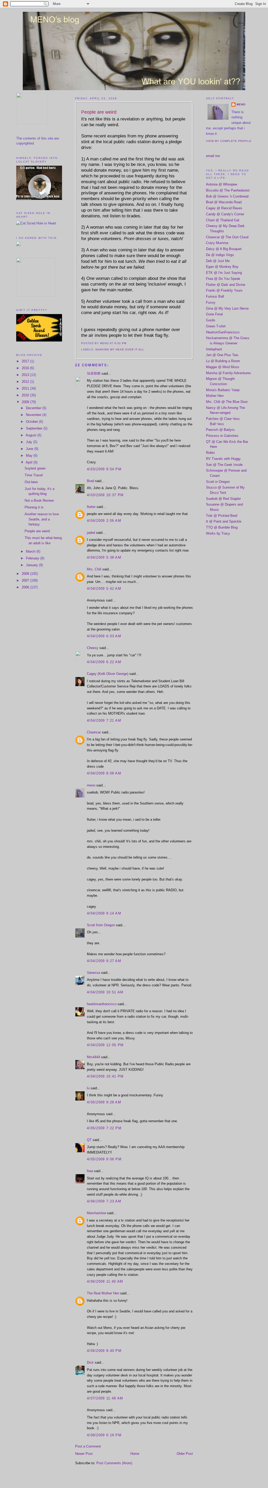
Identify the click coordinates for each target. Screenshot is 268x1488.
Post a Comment (88, 1446)
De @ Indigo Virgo (220, 255)
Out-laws (31, 482)
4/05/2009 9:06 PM (104, 1159)
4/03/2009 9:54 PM (104, 469)
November (34, 415)
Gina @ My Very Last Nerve (227, 308)
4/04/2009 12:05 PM (105, 1045)
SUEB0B (93, 373)
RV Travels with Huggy (223, 459)
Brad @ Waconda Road (224, 202)
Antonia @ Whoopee (221, 184)
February (33, 558)
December (34, 408)
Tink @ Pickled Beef (221, 516)
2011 (26, 388)
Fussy (210, 302)
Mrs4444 (93, 1057)
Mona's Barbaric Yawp (222, 390)
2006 (26, 587)
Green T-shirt (216, 326)
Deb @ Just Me (218, 261)
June (30, 449)
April (30, 462)
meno (91, 785)
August (31, 435)
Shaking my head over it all (119, 349)
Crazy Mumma (217, 243)
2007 (26, 580)
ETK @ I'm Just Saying (224, 273)
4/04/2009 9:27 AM (104, 961)
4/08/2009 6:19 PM (104, 1435)
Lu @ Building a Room (223, 361)
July (29, 442)
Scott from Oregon (101, 925)
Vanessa (93, 973)
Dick (90, 1362)
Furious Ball (215, 296)
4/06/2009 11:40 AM (105, 1281)
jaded (91, 533)
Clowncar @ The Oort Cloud (227, 237)
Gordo (210, 320)
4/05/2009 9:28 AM (104, 1102)
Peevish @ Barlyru (220, 430)
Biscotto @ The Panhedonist (228, 190)
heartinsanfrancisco (101, 1004)
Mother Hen (215, 396)
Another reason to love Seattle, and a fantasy (42, 519)
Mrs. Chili (94, 569)
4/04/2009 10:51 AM (105, 992)
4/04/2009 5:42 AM (104, 588)
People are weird (37, 531)
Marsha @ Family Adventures (228, 373)
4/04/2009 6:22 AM (104, 662)
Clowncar (94, 732)
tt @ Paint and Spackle (223, 521)
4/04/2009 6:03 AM (104, 636)
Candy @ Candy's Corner (225, 214)
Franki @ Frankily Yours (224, 290)
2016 (26, 368)
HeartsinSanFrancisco (222, 332)
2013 (26, 375)
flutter (91, 507)
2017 (26, 361)
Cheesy (92, 648)
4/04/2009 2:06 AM (104, 521)
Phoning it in (34, 507)
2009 (26, 402)
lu (88, 1088)
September (34, 428)
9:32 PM (120, 343)
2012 (26, 382)
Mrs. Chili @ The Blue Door (227, 402)
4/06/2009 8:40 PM (104, 1351)
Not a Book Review (39, 500)
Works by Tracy (218, 533)
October (32, 422)
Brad (90, 481)
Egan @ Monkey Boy (222, 267)
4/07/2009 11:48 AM (105, 1398)
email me (213, 156)
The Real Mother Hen (103, 1293)
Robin (210, 453)
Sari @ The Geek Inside (224, 465)
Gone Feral (214, 314)
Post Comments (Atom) (114, 1463)
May (30, 456)
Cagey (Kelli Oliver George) (107, 674)
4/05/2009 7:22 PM (104, 1128)
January (32, 565)
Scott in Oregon (218, 482)
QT (89, 1140)
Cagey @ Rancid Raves (224, 208)
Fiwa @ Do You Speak (223, 279)
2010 (26, 395)
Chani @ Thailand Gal (222, 220)
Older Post (185, 1454)
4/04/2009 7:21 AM (104, 720)
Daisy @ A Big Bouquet (224, 249)
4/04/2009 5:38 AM (104, 557)
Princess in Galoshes (222, 436)
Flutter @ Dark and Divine (225, 285)
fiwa (90, 1171)
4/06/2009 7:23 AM (104, 1201)
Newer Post (84, 1454)
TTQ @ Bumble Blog (222, 527)
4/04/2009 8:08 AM (104, 773)
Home (134, 1454)
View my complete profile (229, 141)
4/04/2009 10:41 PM (105, 1076)
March (31, 551)
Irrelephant (214, 349)
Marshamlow (96, 1213)
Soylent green (35, 468)
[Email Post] (128, 343)
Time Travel (34, 475)
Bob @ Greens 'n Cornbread (227, 196)
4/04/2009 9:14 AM (104, 913)
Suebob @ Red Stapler (223, 499)
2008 (26, 574)
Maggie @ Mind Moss (222, 367)
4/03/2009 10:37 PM (105, 495)
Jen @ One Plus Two (222, 355)
